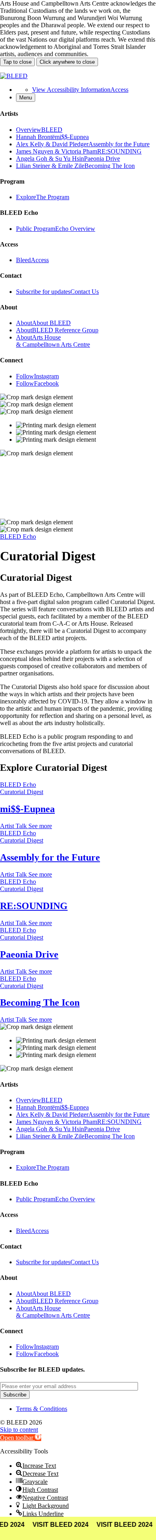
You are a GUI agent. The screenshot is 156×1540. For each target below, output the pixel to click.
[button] (20, 1437)
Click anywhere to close (67, 62)
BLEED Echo (18, 536)
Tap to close (17, 62)
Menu (25, 98)
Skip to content (19, 1429)
